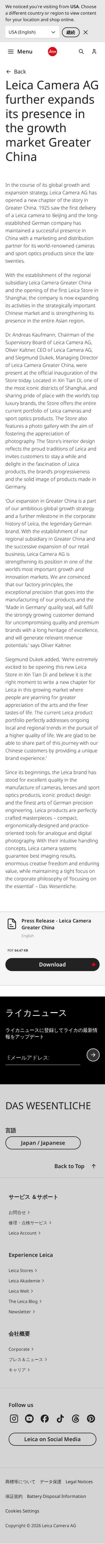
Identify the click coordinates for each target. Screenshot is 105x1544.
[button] (94, 1166)
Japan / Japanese (43, 1142)
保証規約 (14, 1496)
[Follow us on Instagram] (14, 1418)
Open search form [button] (81, 51)
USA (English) (22, 32)
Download (52, 964)
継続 (70, 32)
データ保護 (50, 1482)
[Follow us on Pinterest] (91, 1418)
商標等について (20, 1482)
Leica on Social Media (52, 1439)
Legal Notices (79, 1482)
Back (20, 71)
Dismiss (85, 32)
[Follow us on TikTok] (60, 1418)
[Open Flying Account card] (94, 51)
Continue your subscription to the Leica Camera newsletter (93, 1054)
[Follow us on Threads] (75, 1418)
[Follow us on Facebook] (44, 1418)
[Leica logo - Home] (52, 51)
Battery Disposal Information (56, 1496)
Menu (25, 51)
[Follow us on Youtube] (29, 1418)
